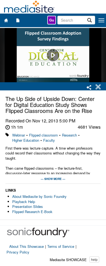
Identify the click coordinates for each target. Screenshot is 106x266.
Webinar (18, 135)
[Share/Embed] (89, 87)
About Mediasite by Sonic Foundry (39, 196)
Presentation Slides (27, 206)
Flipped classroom (43, 135)
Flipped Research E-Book (32, 211)
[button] (98, 87)
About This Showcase (26, 246)
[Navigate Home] (6, 20)
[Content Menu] (18, 20)
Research (69, 135)
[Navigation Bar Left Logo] (29, 7)
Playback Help (23, 201)
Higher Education (25, 140)
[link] (51, 20)
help (94, 259)
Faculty (49, 140)
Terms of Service (60, 246)
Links (10, 190)
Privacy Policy (18, 252)
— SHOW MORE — (53, 179)
